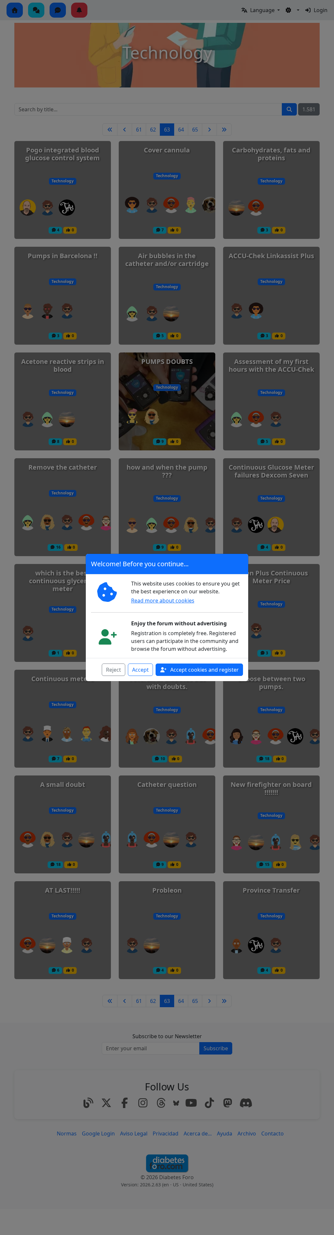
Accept (140, 669)
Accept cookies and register (204, 669)
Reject (113, 669)
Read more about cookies (162, 600)
